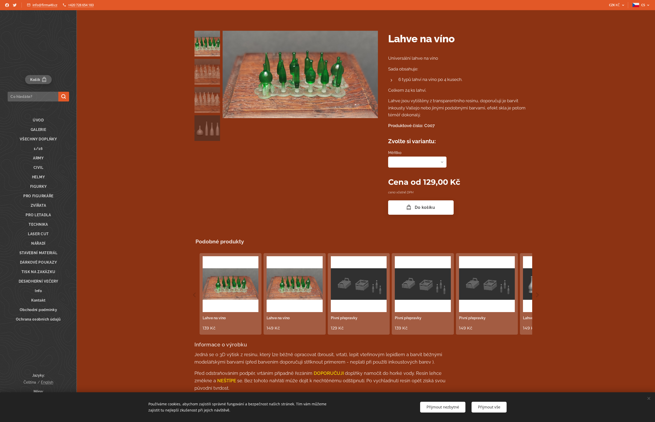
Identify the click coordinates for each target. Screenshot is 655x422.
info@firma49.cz (44, 5)
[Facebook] (7, 5)
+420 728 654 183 (81, 5)
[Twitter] (15, 5)
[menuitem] (38, 120)
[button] (194, 295)
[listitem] (230, 294)
